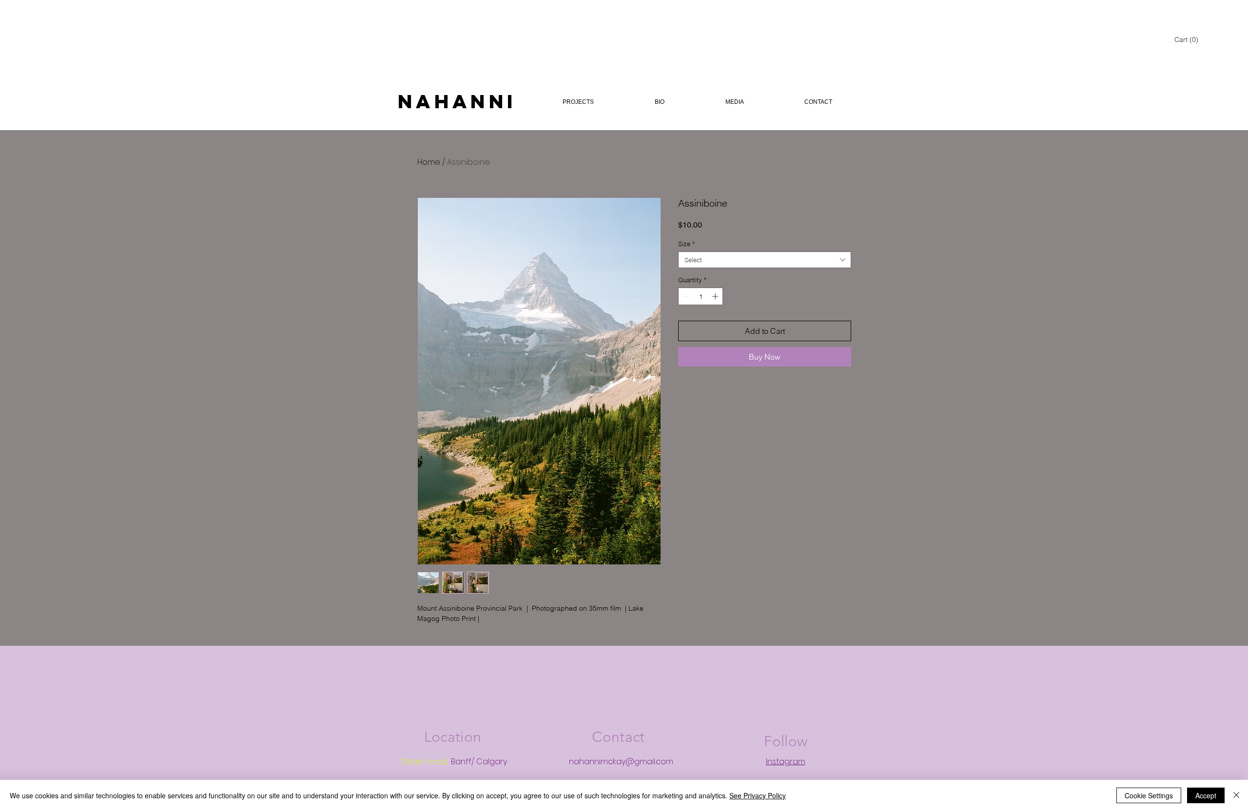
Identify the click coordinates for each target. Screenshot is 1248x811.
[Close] (1236, 795)
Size (686, 244)
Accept (1205, 795)
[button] (1186, 39)
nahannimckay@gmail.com (621, 761)
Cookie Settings (1149, 795)
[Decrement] (685, 296)
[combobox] (764, 259)
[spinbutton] (700, 296)
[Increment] (716, 296)
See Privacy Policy (757, 795)
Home (428, 162)
